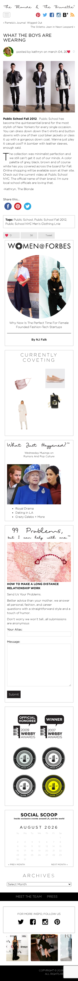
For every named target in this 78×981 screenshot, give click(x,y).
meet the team (29, 896)
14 (53, 846)
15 (60, 846)
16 (18, 850)
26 (39, 855)
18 (32, 850)
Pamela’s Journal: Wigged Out (23, 22)
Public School (23, 219)
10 (25, 846)
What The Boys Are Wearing (27, 38)
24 (25, 855)
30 (17, 859)
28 (53, 855)
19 (39, 850)
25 (32, 855)
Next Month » (59, 864)
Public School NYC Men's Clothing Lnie (32, 223)
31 (25, 859)
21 (54, 850)
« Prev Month (16, 864)
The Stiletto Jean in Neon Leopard (52, 26)
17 (25, 850)
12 (39, 846)
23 (17, 855)
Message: (13, 641)
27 (47, 855)
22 (60, 850)
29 (60, 855)
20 (46, 850)
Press (52, 896)
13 (47, 846)
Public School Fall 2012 (50, 219)
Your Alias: (14, 629)
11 (32, 846)
